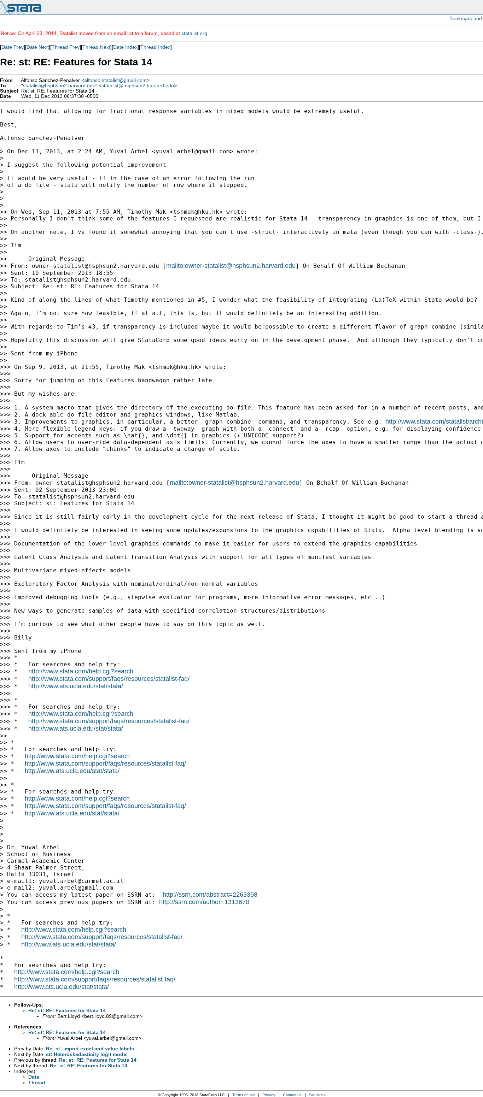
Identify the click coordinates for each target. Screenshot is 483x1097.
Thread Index (155, 47)
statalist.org (194, 33)
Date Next (38, 47)
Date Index (125, 47)
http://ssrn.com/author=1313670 (204, 902)
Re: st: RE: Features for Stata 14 (67, 1010)
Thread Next (96, 47)
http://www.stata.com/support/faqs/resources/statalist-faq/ (109, 678)
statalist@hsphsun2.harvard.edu (59, 85)
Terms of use (243, 1095)
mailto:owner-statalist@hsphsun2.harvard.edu (231, 265)
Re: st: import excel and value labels (90, 1048)
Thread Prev (66, 47)
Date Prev (12, 47)
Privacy (268, 1095)
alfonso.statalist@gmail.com (115, 80)
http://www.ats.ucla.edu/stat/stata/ (75, 686)
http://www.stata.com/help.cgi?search (80, 671)
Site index (317, 1095)
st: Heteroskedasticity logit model (87, 1054)
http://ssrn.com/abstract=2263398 (210, 894)
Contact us (292, 1095)
